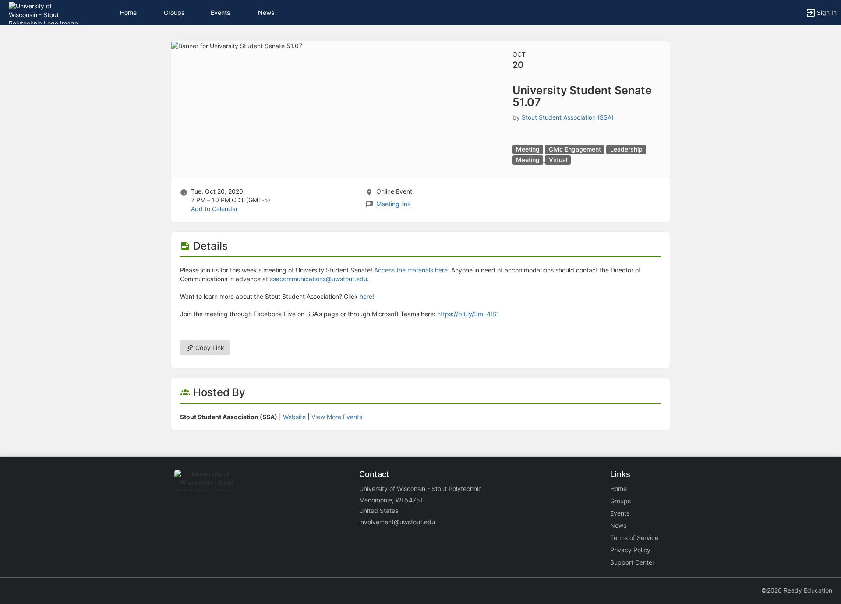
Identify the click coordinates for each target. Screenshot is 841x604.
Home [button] (128, 12)
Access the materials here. (411, 270)
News (266, 12)
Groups (174, 12)
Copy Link (209, 347)
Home (618, 488)
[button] (45, 12)
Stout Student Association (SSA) (568, 117)
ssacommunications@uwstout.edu (318, 279)
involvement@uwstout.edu (397, 522)
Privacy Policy (630, 550)
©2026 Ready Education (796, 590)
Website (294, 416)
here (366, 296)
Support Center (632, 562)
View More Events (336, 416)
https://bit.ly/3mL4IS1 (468, 314)
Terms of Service (634, 537)
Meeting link (393, 204)
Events (220, 12)
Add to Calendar (214, 208)
